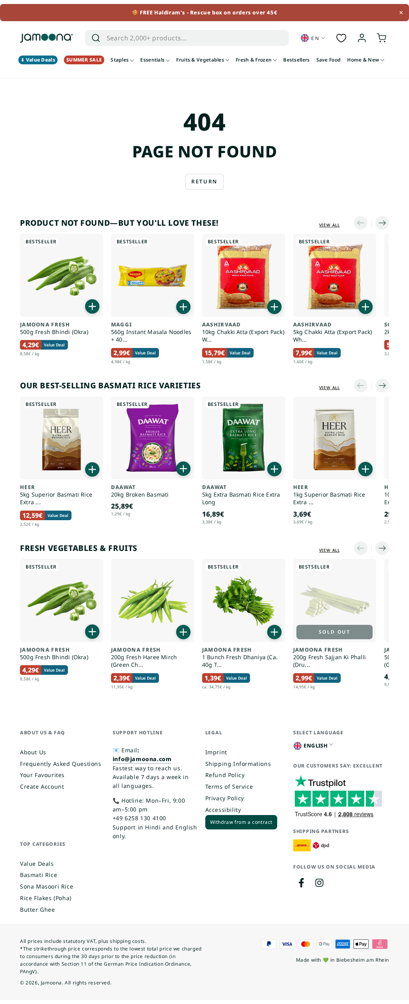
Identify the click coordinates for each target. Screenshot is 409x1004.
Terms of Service (229, 786)
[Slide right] (380, 223)
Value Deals (37, 863)
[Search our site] (96, 38)
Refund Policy (225, 775)
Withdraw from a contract (241, 822)
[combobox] (179, 38)
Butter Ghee (37, 909)
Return (204, 181)
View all (329, 225)
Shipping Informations (238, 763)
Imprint (216, 752)
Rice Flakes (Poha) (45, 898)
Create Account (42, 786)
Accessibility (223, 809)
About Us (33, 752)
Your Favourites (42, 775)
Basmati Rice (38, 875)
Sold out (334, 631)
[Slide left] (362, 223)
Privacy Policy (224, 798)
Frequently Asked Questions (60, 763)
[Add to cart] (92, 306)
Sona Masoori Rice (46, 886)
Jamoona (51, 982)
